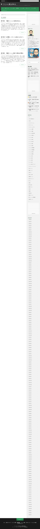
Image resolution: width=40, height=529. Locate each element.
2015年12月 (30, 380)
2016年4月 (30, 372)
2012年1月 (30, 477)
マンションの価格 (31, 131)
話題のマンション (31, 195)
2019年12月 (30, 281)
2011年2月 (30, 500)
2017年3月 (30, 349)
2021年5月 (30, 246)
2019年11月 (30, 283)
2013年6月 (30, 442)
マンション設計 (22, 8)
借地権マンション (31, 176)
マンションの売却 (31, 139)
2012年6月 (30, 467)
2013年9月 (30, 436)
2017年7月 (30, 341)
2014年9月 (30, 411)
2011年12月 (30, 479)
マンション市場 (12, 8)
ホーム (2, 8)
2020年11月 (30, 258)
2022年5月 (30, 221)
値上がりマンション (31, 178)
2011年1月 (30, 502)
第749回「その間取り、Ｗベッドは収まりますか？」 (12, 37)
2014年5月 (30, 419)
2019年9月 (30, 287)
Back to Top (20, 519)
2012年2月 (30, 475)
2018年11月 (30, 308)
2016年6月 (30, 368)
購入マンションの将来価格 (32, 197)
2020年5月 (30, 271)
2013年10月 (30, 434)
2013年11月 (30, 432)
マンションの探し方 (31, 141)
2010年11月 (30, 506)
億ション (10, 22)
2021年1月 (30, 254)
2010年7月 (30, 514)
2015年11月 (30, 382)
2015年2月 (30, 401)
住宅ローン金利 (31, 174)
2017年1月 (30, 353)
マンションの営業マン (31, 135)
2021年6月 (30, 244)
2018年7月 (30, 316)
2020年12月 (30, 256)
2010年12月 (30, 504)
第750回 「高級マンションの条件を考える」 (11, 20)
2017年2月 (30, 351)
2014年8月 (30, 413)
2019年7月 (30, 291)
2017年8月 (30, 339)
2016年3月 (30, 374)
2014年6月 (30, 417)
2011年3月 (30, 498)
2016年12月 (30, 355)
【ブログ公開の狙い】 (31, 118)
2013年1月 (30, 452)
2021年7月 (30, 242)
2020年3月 (30, 275)
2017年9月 (30, 337)
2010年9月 (30, 510)
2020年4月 (30, 273)
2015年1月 (30, 403)
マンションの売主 (33, 8)
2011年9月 (30, 485)
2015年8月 (30, 388)
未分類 (33, 104)
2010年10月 (30, 508)
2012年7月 (30, 465)
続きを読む (22, 32)
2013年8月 (30, 438)
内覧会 (29, 182)
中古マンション (28, 8)
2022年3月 (30, 225)
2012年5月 (30, 469)
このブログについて (4, 10)
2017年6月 (30, 343)
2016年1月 (30, 378)
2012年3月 (30, 473)
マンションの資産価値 (31, 149)
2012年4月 (30, 471)
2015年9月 (30, 386)
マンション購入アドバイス (32, 164)
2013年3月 (30, 448)
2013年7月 (30, 440)
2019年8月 (30, 289)
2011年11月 (30, 481)
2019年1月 (30, 304)
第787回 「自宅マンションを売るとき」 (33, 68)
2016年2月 (30, 376)
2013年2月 (30, 450)
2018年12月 (30, 306)
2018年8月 (30, 314)
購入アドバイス (7, 8)
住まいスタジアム (36, 45)
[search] (38, 1)
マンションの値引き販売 (35, 107)
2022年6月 (30, 219)
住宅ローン (30, 172)
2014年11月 (30, 407)
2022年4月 (30, 223)
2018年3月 (30, 324)
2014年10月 (30, 409)
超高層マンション (31, 199)
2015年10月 (30, 384)
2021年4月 (30, 248)
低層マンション (31, 170)
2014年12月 (30, 405)
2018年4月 (30, 322)
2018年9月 (30, 312)
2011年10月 (30, 483)
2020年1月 (30, 279)
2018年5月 (30, 320)
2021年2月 (30, 252)
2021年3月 (30, 250)
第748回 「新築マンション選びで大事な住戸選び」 (12, 53)
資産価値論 (17, 8)
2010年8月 (30, 512)
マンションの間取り (7, 38)
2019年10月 (30, 285)
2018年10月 (30, 310)
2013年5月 (30, 444)
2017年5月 (30, 345)
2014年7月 (30, 415)
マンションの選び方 (7, 22)
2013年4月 (30, 446)
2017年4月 (30, 347)
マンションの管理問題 (31, 147)
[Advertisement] (33, 19)
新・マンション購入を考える (8, 4)
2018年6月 (30, 318)
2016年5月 (30, 370)
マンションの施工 (31, 143)
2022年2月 (30, 227)
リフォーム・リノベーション (32, 166)
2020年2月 (30, 277)
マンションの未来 (31, 145)
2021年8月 (30, 240)
